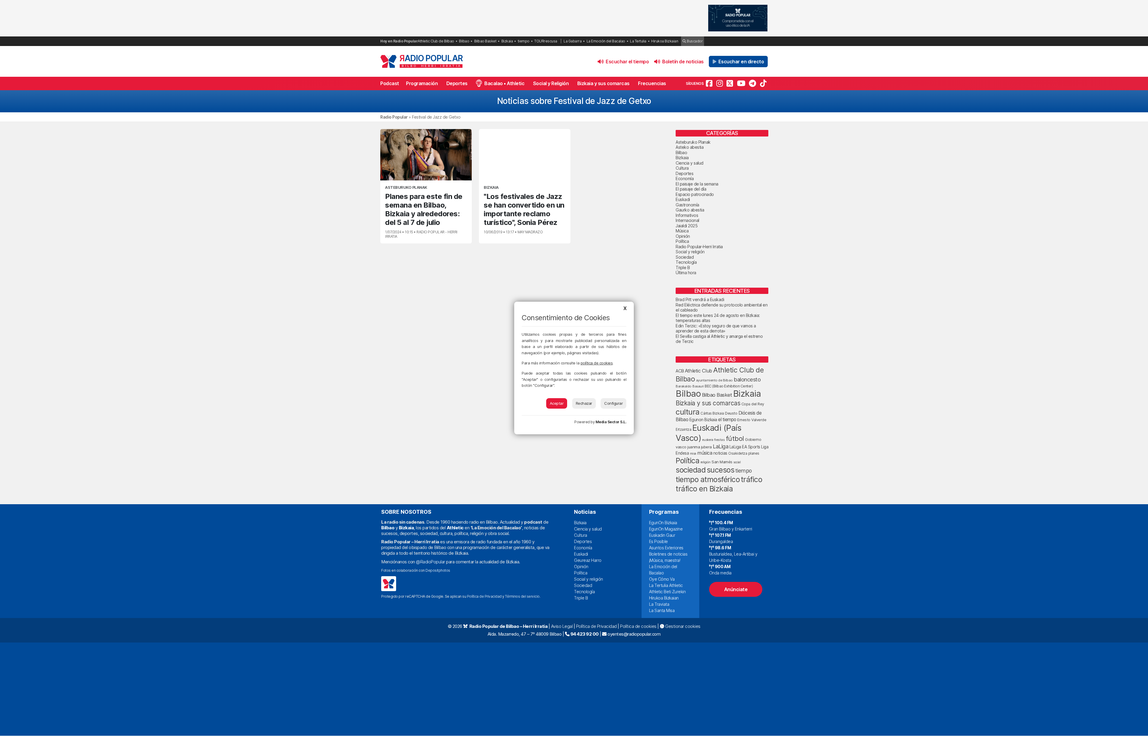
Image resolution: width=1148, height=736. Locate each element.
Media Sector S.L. (611, 422)
